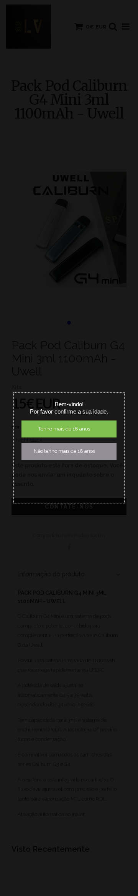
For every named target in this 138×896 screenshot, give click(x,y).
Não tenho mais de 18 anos (64, 451)
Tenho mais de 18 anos (64, 429)
